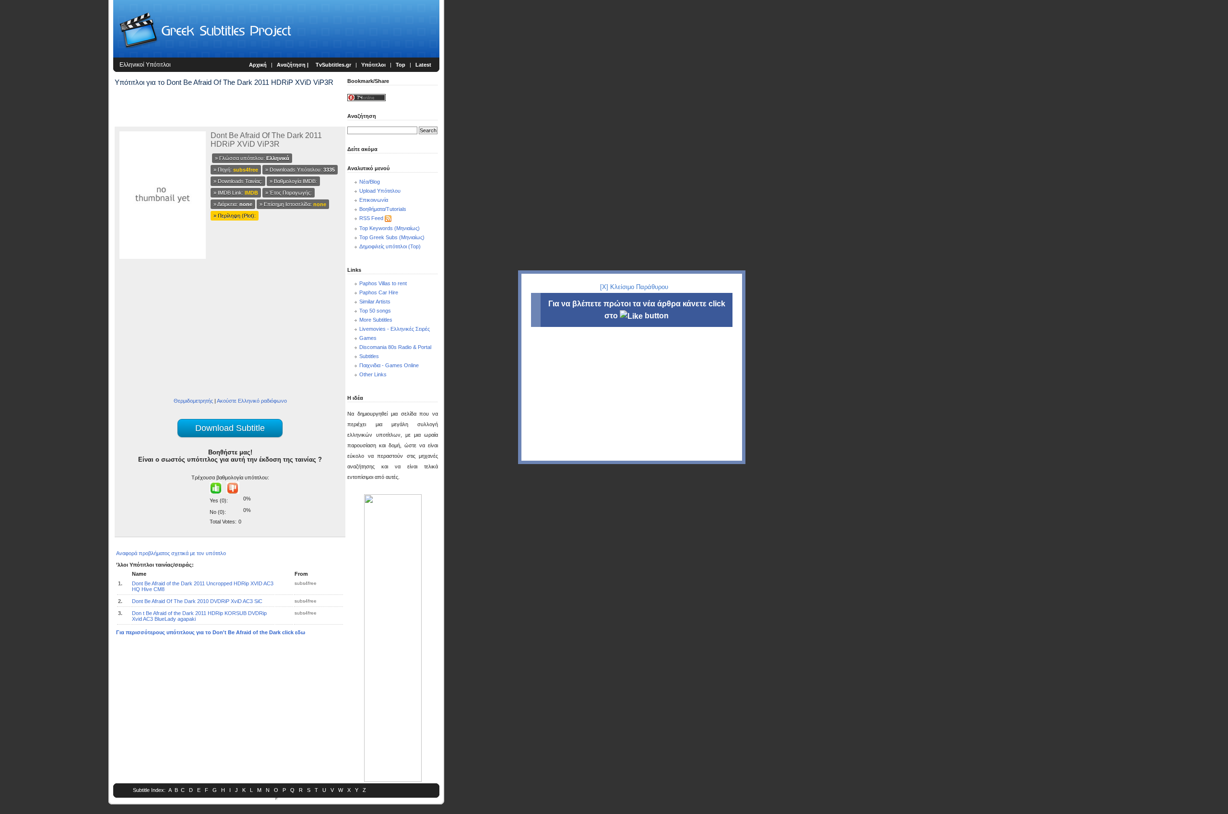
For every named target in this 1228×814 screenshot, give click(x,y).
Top (400, 65)
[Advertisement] (55, 158)
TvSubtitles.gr (333, 65)
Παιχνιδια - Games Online (389, 365)
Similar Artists (374, 301)
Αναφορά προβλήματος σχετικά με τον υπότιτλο (171, 553)
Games (368, 338)
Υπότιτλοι (373, 65)
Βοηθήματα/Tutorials (382, 209)
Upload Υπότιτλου (380, 191)
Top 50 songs (375, 311)
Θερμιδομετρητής (193, 401)
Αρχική (258, 65)
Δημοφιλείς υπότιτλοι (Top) (390, 246)
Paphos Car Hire (378, 292)
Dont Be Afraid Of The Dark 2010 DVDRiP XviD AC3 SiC (197, 601)
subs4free (306, 583)
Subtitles (369, 356)
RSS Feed (371, 218)
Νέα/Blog (369, 182)
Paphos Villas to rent (383, 283)
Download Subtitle (230, 428)
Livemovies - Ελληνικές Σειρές (394, 329)
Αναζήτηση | (293, 65)
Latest (423, 65)
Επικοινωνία (373, 200)
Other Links (373, 374)
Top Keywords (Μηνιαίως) (389, 228)
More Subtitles (375, 320)
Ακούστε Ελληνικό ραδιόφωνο (252, 401)
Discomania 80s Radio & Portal (395, 347)
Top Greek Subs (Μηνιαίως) (392, 237)
